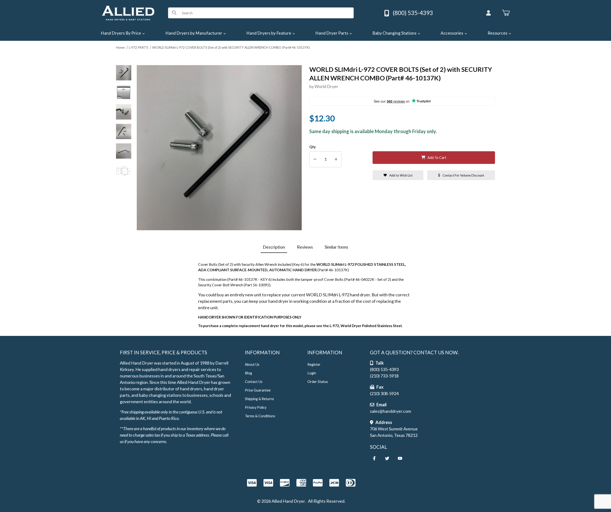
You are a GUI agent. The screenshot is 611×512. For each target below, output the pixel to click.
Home (120, 47)
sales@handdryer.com (390, 411)
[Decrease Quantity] (315, 159)
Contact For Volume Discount (463, 175)
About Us (252, 364)
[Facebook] (374, 458)
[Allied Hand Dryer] (128, 12)
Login (311, 373)
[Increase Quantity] (336, 159)
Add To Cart (436, 158)
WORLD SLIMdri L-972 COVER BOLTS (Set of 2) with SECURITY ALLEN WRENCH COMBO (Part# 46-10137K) (231, 47)
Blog (248, 373)
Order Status (317, 382)
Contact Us (254, 382)
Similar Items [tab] (336, 247)
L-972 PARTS (138, 47)
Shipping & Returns (259, 399)
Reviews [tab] (305, 247)
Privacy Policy (255, 407)
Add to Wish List (400, 175)
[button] (123, 72)
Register (314, 364)
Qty (312, 147)
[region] (123, 147)
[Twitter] (387, 458)
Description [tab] (274, 247)
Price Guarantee (258, 390)
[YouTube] (400, 458)
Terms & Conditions (260, 416)
